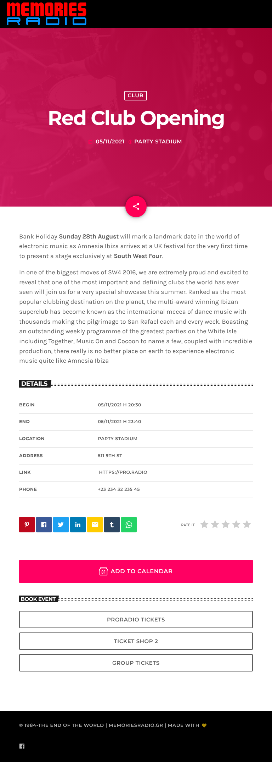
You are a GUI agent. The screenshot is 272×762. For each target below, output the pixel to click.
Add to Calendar (141, 571)
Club (135, 95)
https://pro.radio (123, 472)
